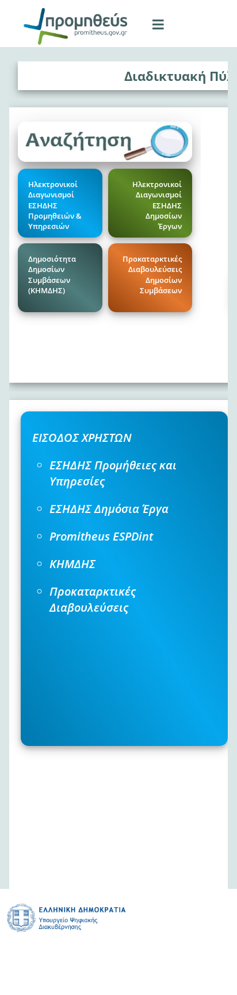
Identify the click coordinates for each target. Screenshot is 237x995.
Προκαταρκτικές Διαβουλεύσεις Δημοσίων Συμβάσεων (152, 275)
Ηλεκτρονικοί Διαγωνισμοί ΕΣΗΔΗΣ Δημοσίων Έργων (157, 205)
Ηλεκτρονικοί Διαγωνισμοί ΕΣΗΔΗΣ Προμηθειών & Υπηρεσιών (55, 205)
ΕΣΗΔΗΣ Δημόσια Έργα (109, 508)
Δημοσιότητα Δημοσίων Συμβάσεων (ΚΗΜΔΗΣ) (52, 275)
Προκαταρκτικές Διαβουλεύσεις (92, 599)
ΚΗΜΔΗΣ (72, 564)
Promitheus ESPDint (101, 536)
